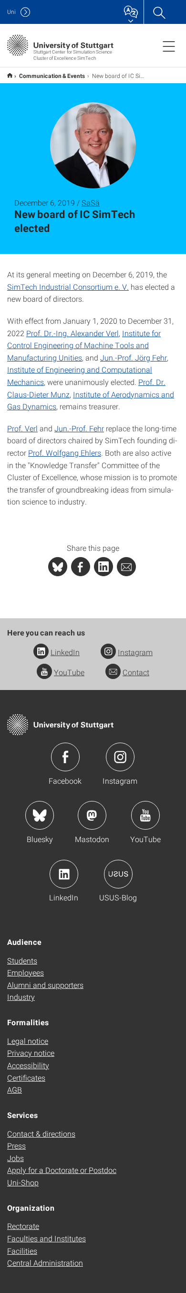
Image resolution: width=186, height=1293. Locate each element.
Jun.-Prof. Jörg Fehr (133, 357)
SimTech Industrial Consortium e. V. (68, 287)
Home (9, 75)
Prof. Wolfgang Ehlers (64, 453)
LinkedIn (65, 652)
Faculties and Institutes (46, 1238)
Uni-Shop (23, 1182)
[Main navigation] (169, 46)
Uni (11, 11)
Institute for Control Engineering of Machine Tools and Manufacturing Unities (84, 345)
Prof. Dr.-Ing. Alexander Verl (72, 333)
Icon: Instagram (120, 757)
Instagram (135, 652)
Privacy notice (30, 1053)
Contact (136, 672)
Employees (25, 972)
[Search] (159, 12)
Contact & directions (41, 1134)
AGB (14, 1090)
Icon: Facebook (65, 757)
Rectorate (23, 1226)
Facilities (22, 1251)
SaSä (91, 202)
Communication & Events (52, 75)
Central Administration (45, 1263)
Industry (21, 997)
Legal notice (27, 1041)
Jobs (15, 1158)
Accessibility (28, 1065)
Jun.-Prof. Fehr (79, 428)
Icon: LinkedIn (64, 874)
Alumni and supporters (45, 985)
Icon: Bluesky (39, 815)
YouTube (69, 672)
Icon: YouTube (145, 815)
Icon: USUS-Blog (118, 874)
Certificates (26, 1078)
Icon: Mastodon (92, 815)
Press (16, 1145)
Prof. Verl (22, 428)
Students (22, 960)
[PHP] (80, 566)
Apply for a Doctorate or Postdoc (61, 1170)
